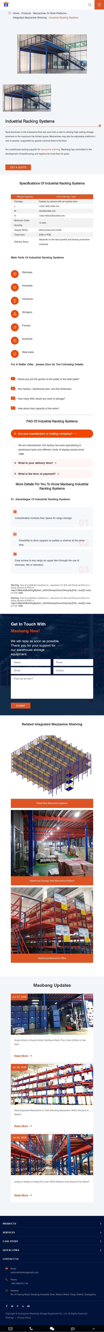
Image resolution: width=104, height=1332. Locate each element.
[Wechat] (52, 1328)
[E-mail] (10, 1328)
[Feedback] (72, 1328)
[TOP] (93, 1328)
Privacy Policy (24, 1317)
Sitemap (9, 1317)
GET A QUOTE (18, 167)
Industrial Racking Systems (63, 17)
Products (26, 13)
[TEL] (31, 1328)
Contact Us (11, 1259)
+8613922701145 (19, 1283)
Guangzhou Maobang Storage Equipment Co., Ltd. (46, 1313)
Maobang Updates (52, 985)
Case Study (10, 1241)
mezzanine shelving (50, 149)
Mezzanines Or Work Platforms (49, 13)
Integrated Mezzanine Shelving (30, 17)
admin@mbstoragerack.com (24, 1272)
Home (16, 13)
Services (9, 1232)
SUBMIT (20, 705)
